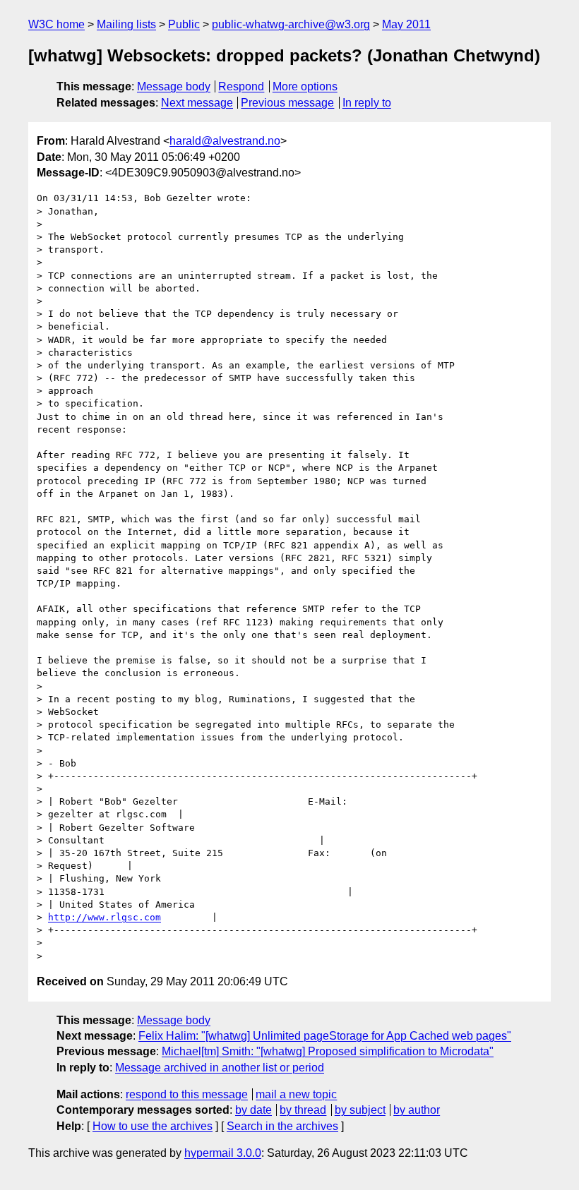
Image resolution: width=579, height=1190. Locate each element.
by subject (360, 1110)
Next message (197, 103)
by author (416, 1110)
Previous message (287, 103)
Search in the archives (282, 1126)
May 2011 (406, 24)
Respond (241, 86)
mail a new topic (296, 1094)
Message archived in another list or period (219, 1068)
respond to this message (187, 1094)
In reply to (366, 103)
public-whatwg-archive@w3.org (291, 24)
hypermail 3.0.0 (222, 1153)
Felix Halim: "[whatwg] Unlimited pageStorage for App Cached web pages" (324, 1036)
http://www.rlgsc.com (104, 917)
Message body (173, 86)
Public (184, 24)
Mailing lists (126, 24)
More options (305, 86)
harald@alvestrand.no (224, 141)
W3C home (56, 24)
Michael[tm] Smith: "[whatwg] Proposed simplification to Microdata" (328, 1051)
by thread (303, 1110)
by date (253, 1110)
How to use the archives (152, 1126)
